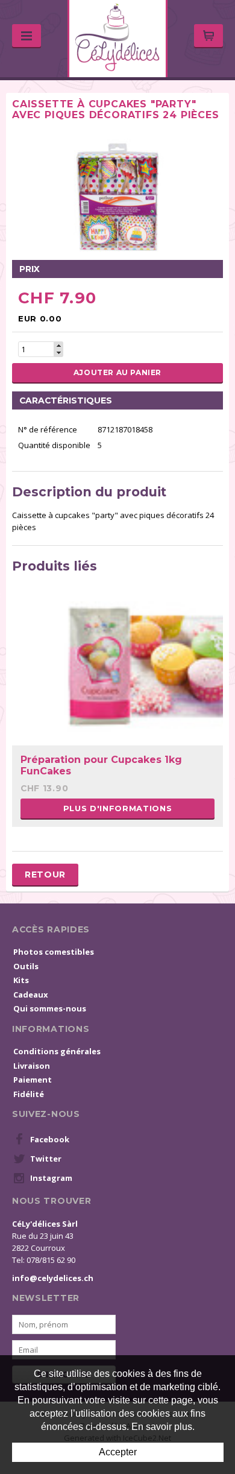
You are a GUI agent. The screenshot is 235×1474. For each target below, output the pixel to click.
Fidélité (28, 1094)
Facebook (49, 1139)
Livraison (31, 1065)
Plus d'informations (117, 808)
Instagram (51, 1177)
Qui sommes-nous (49, 1008)
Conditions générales (57, 1051)
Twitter (45, 1158)
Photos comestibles (53, 951)
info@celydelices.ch (52, 1278)
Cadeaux (30, 994)
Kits (21, 980)
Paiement (32, 1079)
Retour (45, 874)
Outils (26, 966)
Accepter (118, 1452)
